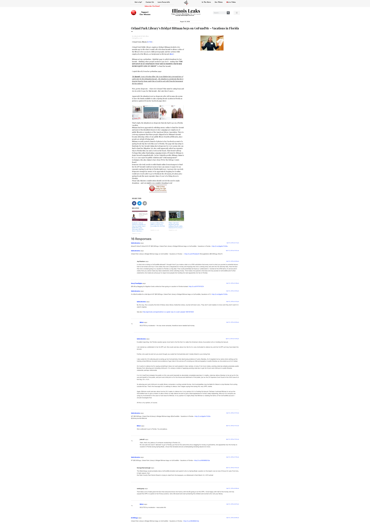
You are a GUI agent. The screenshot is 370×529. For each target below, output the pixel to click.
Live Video (232, 2)
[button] (134, 203)
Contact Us (150, 2)
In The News (206, 2)
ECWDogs (134, 518)
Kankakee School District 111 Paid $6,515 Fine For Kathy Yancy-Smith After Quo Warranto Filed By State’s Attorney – (139, 227)
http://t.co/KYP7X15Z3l (196, 286)
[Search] (228, 12)
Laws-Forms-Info (164, 2)
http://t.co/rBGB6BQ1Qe (202, 460)
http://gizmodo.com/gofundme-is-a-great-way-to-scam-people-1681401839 (168, 312)
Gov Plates (219, 2)
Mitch (142, 322)
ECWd (149, 42)
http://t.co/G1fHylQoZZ (191, 254)
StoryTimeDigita (136, 283)
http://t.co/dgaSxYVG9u (220, 246)
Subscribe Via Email (152, 6)
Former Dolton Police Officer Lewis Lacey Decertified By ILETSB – (157, 225)
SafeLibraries (135, 243)
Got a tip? (138, 2)
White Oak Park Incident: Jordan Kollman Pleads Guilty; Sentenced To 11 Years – (176, 225)
